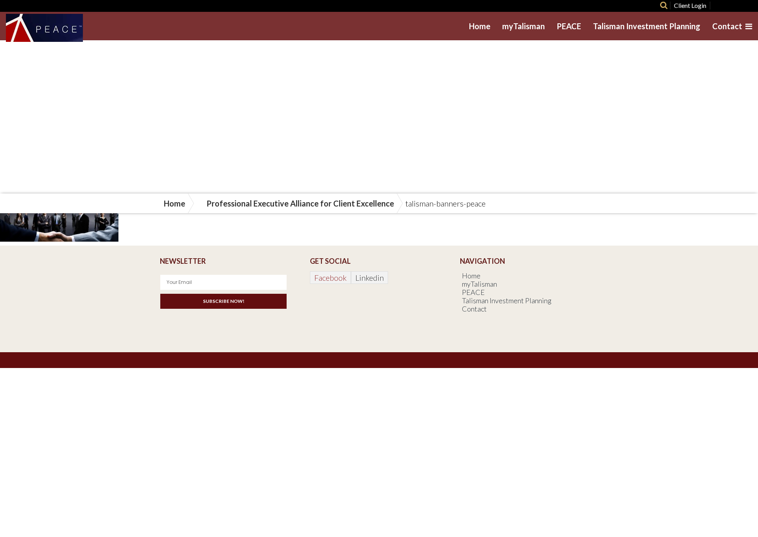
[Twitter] (730, 5)
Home (479, 26)
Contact (727, 26)
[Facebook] (715, 5)
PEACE (569, 26)
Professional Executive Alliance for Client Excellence (300, 203)
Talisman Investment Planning (646, 26)
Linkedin (369, 278)
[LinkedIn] (743, 5)
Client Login (690, 5)
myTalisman (523, 26)
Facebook (330, 278)
